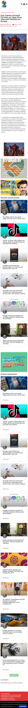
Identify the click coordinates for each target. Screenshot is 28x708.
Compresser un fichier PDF (7, 698)
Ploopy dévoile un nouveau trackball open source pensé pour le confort (12, 632)
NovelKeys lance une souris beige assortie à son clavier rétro (14, 217)
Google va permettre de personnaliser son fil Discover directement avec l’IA (13, 267)
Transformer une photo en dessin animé (11, 695)
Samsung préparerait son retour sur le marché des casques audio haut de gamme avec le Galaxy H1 (14, 662)
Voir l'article (6, 400)
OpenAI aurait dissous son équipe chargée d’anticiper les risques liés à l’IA (13, 571)
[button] (22, 4)
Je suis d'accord (23, 706)
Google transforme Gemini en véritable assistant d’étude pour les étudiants (13, 317)
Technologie (11, 12)
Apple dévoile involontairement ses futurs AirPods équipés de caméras (13, 342)
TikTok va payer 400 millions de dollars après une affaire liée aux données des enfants (14, 242)
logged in (9, 682)
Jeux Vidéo (3, 12)
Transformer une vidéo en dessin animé (10, 696)
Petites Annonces (5, 693)
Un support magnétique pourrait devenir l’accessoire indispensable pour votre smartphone (14, 601)
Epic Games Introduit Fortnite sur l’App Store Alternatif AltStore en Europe (11, 18)
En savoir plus (15, 706)
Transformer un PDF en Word (8, 699)
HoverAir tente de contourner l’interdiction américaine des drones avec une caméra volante (14, 292)
